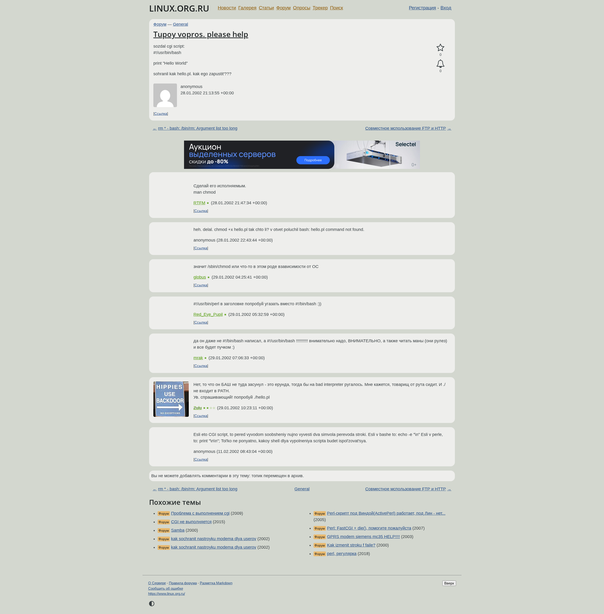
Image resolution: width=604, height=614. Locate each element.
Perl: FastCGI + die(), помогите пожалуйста (369, 528)
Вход (445, 7)
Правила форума (183, 583)
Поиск (336, 7)
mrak (198, 357)
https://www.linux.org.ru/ (166, 594)
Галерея (247, 7)
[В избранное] (440, 48)
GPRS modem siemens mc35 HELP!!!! (363, 536)
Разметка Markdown (216, 583)
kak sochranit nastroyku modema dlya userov (213, 538)
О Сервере (157, 583)
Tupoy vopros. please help (200, 34)
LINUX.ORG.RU (179, 8)
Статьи (266, 7)
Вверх (449, 583)
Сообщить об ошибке (165, 588)
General (180, 24)
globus (199, 277)
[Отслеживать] (440, 64)
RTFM (199, 202)
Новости (227, 7)
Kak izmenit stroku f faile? (351, 545)
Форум (283, 7)
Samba (178, 530)
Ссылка (160, 114)
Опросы (301, 7)
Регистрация (422, 7)
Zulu (197, 407)
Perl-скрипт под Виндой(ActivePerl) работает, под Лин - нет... (386, 513)
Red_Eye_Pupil (208, 314)
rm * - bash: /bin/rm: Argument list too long (197, 128)
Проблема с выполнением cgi (200, 513)
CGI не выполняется (191, 521)
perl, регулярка (342, 553)
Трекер (320, 7)
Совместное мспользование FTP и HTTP (405, 128)
